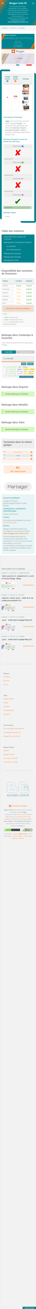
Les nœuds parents (13, 250)
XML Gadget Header (18, 471)
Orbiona (6, 750)
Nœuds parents (25, 352)
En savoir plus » (28, 585)
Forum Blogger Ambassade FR (13, 728)
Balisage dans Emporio (12, 253)
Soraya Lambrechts (22, 814)
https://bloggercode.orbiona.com (18, 22)
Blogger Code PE (9, 754)
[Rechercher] (33, 4)
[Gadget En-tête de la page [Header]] (15, 97)
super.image (29, 369)
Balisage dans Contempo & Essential (17, 242)
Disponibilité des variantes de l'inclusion (15, 238)
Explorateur (5, 28)
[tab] (9, 352)
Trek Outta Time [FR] (10, 758)
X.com (5, 684)
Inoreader (6, 706)
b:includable (21, 28)
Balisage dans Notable (12, 257)
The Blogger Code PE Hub (12, 732)
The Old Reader (8, 710)
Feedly (5, 703)
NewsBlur (6, 714)
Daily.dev (6, 681)
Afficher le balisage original (18, 309)
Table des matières (29, 1308)
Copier (30, 364)
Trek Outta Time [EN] (10, 762)
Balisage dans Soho (11, 260)
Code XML (9, 352)
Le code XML (11, 246)
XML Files (13, 28)
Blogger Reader (8, 699)
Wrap (23, 364)
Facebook (6, 677)
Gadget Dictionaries (24, 573)
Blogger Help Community (11, 736)
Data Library (13, 573)
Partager (18, 486)
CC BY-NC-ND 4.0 (10, 523)
